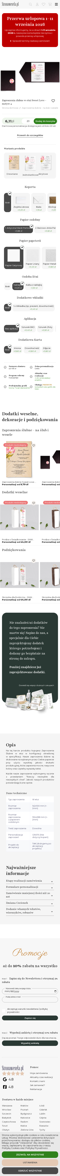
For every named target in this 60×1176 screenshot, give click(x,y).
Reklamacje (36, 1089)
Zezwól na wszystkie (30, 1154)
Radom (24, 1121)
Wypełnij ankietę (30, 1043)
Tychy (42, 1130)
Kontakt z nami (37, 1081)
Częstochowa (9, 1121)
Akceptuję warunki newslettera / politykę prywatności (27, 1010)
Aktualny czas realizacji (41, 1077)
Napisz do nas (35, 633)
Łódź (41, 1105)
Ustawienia (30, 1162)
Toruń (5, 1125)
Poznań (24, 1109)
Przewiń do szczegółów (30, 135)
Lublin (42, 1113)
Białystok (6, 1117)
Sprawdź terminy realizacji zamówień (31, 41)
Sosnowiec (44, 1121)
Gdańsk (43, 1109)
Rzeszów (43, 1125)
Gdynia (42, 1117)
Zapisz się (30, 1018)
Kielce (24, 1125)
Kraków (24, 1105)
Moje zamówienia (39, 1073)
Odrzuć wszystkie (30, 1170)
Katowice (25, 1117)
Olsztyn (5, 1130)
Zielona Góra (27, 1130)
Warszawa (7, 1105)
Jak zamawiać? (37, 1085)
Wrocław (6, 1109)
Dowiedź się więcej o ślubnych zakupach (36, 685)
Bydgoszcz (26, 1113)
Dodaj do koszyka (45, 121)
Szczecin (6, 1113)
